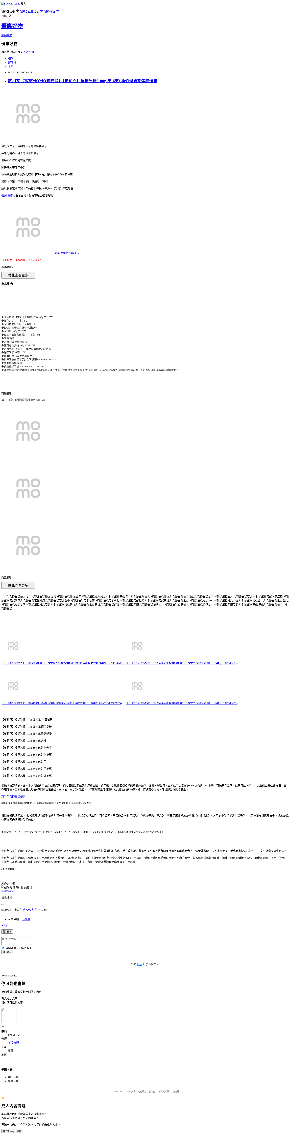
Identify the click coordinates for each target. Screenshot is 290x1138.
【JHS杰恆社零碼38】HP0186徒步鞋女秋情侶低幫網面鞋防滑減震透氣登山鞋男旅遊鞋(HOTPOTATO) (62, 703)
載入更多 (7, 931)
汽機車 (26, 919)
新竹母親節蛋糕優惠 (13, 796)
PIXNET (120, 1091)
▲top (4, 925)
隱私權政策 (163, 1091)
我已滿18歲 (8, 1131)
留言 (34, 909)
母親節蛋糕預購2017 (67, 253)
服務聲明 (177, 1091)
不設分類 (28, 51)
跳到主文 (6, 35)
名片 (10, 66)
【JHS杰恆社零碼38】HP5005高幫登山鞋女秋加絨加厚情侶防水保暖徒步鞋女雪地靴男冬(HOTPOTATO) (63, 663)
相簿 (10, 58)
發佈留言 (7, 952)
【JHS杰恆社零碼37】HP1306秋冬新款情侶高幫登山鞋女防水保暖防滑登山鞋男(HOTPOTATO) (181, 703)
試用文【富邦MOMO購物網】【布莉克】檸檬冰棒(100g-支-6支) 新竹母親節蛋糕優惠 (82, 81)
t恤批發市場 (8, 195)
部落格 (12, 62)
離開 (19, 1131)
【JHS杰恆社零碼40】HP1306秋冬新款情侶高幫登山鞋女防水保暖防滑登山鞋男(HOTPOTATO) (181, 663)
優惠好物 (12, 26)
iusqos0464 (7, 890)
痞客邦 (27, 909)
